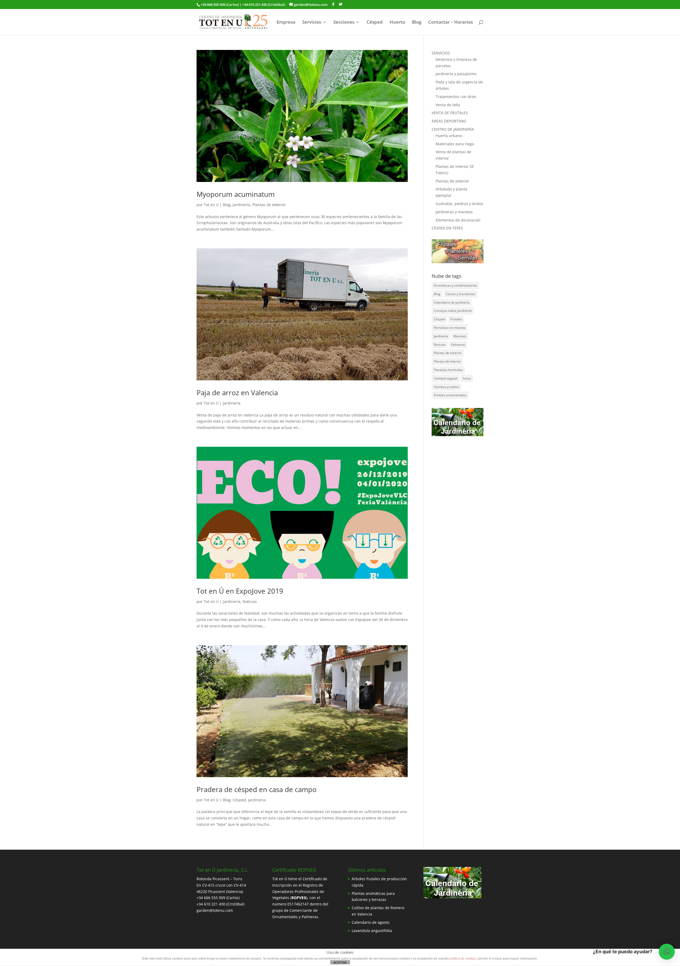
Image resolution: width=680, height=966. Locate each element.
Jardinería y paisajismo (456, 73)
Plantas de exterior (269, 204)
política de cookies (463, 958)
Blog (416, 22)
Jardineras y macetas (454, 211)
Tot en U (211, 204)
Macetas (459, 336)
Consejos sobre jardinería (453, 310)
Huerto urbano (449, 135)
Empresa (286, 22)
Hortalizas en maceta (449, 327)
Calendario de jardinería (452, 302)
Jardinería (241, 204)
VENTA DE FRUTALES (450, 112)
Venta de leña (448, 104)
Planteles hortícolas (448, 370)
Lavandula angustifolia (372, 930)
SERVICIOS (441, 53)
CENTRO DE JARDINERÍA (453, 129)
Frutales (456, 319)
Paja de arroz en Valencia (237, 392)
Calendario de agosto (370, 922)
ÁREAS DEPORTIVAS (449, 121)
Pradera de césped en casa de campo (257, 789)
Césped (375, 22)
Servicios (311, 22)
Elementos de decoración (458, 220)
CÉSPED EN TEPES (447, 228)
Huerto (397, 22)
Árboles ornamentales (450, 395)
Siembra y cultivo (446, 387)
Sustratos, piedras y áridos (459, 203)
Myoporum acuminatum (236, 194)
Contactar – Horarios (450, 22)
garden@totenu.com (215, 910)
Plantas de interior (447, 361)
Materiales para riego (455, 143)
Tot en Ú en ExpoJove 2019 (240, 591)
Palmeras (458, 344)
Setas (467, 378)
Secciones (343, 22)
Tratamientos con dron (456, 96)
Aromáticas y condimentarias (455, 285)
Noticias (250, 601)
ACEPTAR (340, 962)
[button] (667, 952)
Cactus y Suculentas (460, 294)
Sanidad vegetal (445, 378)
